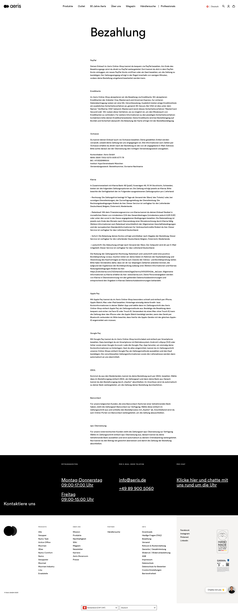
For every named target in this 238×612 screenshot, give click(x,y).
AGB (144, 556)
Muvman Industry (46, 566)
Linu (40, 570)
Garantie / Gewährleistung (154, 549)
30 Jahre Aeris (98, 6)
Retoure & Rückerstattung (154, 545)
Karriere (76, 552)
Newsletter (78, 549)
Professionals (168, 6)
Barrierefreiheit (149, 573)
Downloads (147, 532)
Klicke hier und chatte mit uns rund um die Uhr (202, 482)
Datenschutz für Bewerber (154, 566)
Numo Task (43, 539)
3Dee (40, 549)
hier (124, 203)
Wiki (75, 542)
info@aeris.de (132, 480)
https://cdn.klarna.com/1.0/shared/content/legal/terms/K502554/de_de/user (126, 271)
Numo (41, 556)
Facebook (185, 530)
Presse (76, 559)
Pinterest (184, 537)
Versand (146, 542)
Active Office (44, 542)
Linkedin (184, 540)
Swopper (42, 535)
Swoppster (43, 559)
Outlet (81, 6)
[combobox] (99, 607)
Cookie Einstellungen (151, 570)
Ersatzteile (43, 573)
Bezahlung (146, 539)
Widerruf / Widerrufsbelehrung (156, 552)
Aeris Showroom (80, 556)
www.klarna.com (135, 274)
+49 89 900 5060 (136, 488)
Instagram (185, 533)
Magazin (130, 6)
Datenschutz (147, 563)
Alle (40, 532)
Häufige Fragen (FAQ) (152, 535)
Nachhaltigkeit (79, 539)
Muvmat (42, 563)
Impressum (147, 559)
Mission (76, 532)
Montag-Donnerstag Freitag (81, 490)
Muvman (42, 545)
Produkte (77, 535)
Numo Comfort (45, 552)
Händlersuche (148, 6)
